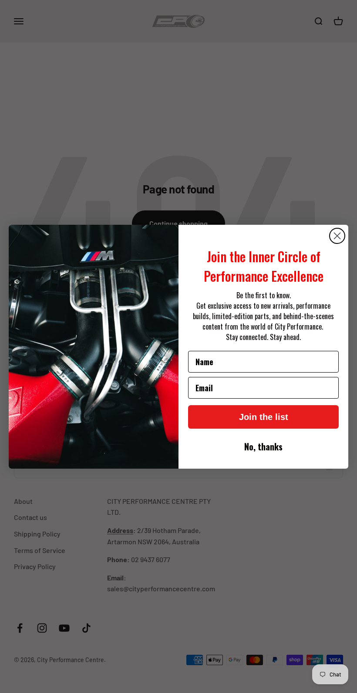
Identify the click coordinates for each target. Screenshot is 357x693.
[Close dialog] (337, 235)
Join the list (263, 417)
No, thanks (263, 446)
